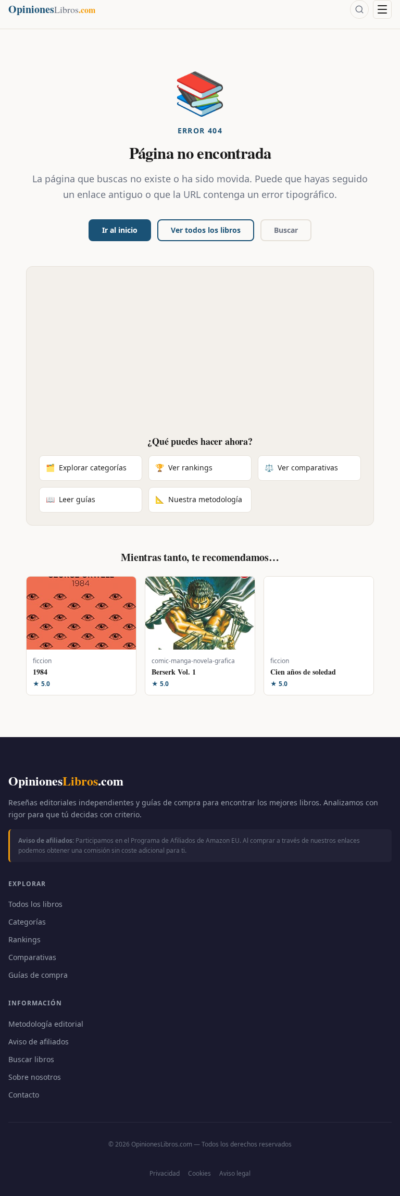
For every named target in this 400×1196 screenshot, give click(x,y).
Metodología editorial (45, 1024)
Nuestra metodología (198, 499)
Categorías (27, 922)
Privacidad (164, 1173)
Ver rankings (184, 467)
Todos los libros (35, 904)
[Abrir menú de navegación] (382, 9)
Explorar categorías (86, 467)
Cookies (199, 1173)
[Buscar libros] (359, 9)
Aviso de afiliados (38, 1041)
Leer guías (70, 499)
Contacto (23, 1095)
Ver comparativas (301, 467)
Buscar (286, 230)
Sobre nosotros (34, 1077)
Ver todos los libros (206, 230)
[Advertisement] (200, 357)
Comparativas (32, 957)
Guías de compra (38, 975)
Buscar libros (31, 1059)
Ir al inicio (120, 230)
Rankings (24, 939)
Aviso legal (235, 1173)
